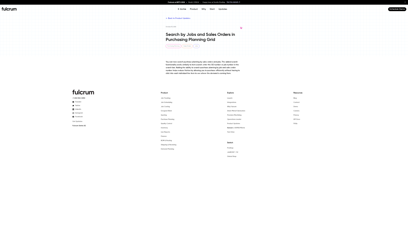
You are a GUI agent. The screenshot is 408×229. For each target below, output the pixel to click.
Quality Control (166, 123)
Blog (295, 98)
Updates (223, 9)
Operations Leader (234, 119)
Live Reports (165, 132)
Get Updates (77, 121)
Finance (164, 136)
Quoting (164, 115)
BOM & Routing (166, 140)
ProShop (230, 148)
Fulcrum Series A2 (79, 125)
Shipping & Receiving (168, 145)
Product (194, 9)
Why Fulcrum (232, 106)
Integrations (231, 102)
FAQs (295, 123)
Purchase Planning (167, 119)
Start (212, 9)
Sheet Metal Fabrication (236, 111)
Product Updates (233, 123)
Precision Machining (234, 115)
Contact (296, 102)
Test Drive (230, 132)
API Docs (296, 119)
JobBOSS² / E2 (232, 152)
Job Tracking (165, 98)
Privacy (296, 115)
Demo (295, 106)
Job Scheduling (166, 102)
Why (204, 9)
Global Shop (231, 156)
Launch (229, 98)
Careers (296, 111)
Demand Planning (167, 149)
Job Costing (165, 106)
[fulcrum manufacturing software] (9, 10)
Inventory (164, 128)
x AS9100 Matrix (236, 128)
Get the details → (233, 2)
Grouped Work (166, 111)
